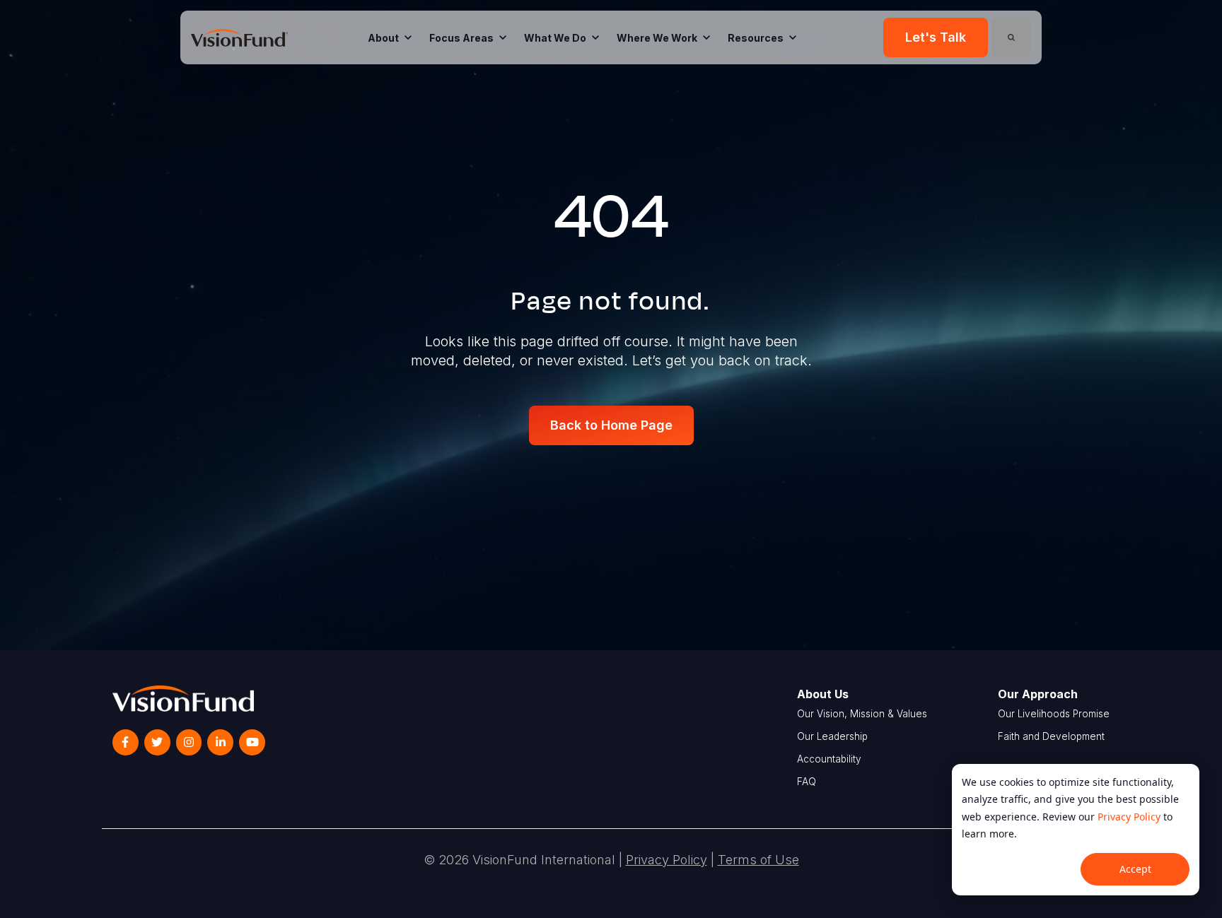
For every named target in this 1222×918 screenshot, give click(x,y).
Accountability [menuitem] (829, 759)
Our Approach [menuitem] (1038, 694)
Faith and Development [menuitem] (1051, 736)
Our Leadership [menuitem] (832, 736)
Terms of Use (758, 859)
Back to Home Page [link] (611, 425)
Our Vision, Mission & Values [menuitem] (862, 713)
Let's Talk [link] (935, 37)
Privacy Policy (1129, 816)
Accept (1135, 869)
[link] (239, 37)
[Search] (1011, 37)
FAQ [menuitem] (806, 781)
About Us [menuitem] (823, 694)
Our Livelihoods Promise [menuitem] (1054, 713)
